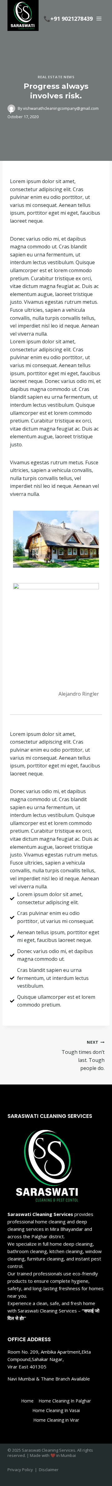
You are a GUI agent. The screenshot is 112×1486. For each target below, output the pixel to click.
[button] (20, 539)
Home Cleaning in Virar (56, 1420)
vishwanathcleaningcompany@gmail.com (61, 108)
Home (27, 1401)
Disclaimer (48, 1469)
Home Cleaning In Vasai (56, 1410)
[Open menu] (99, 18)
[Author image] (11, 108)
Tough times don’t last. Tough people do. (83, 1055)
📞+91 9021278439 (68, 18)
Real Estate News (56, 77)
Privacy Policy (20, 1469)
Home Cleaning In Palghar (65, 1401)
